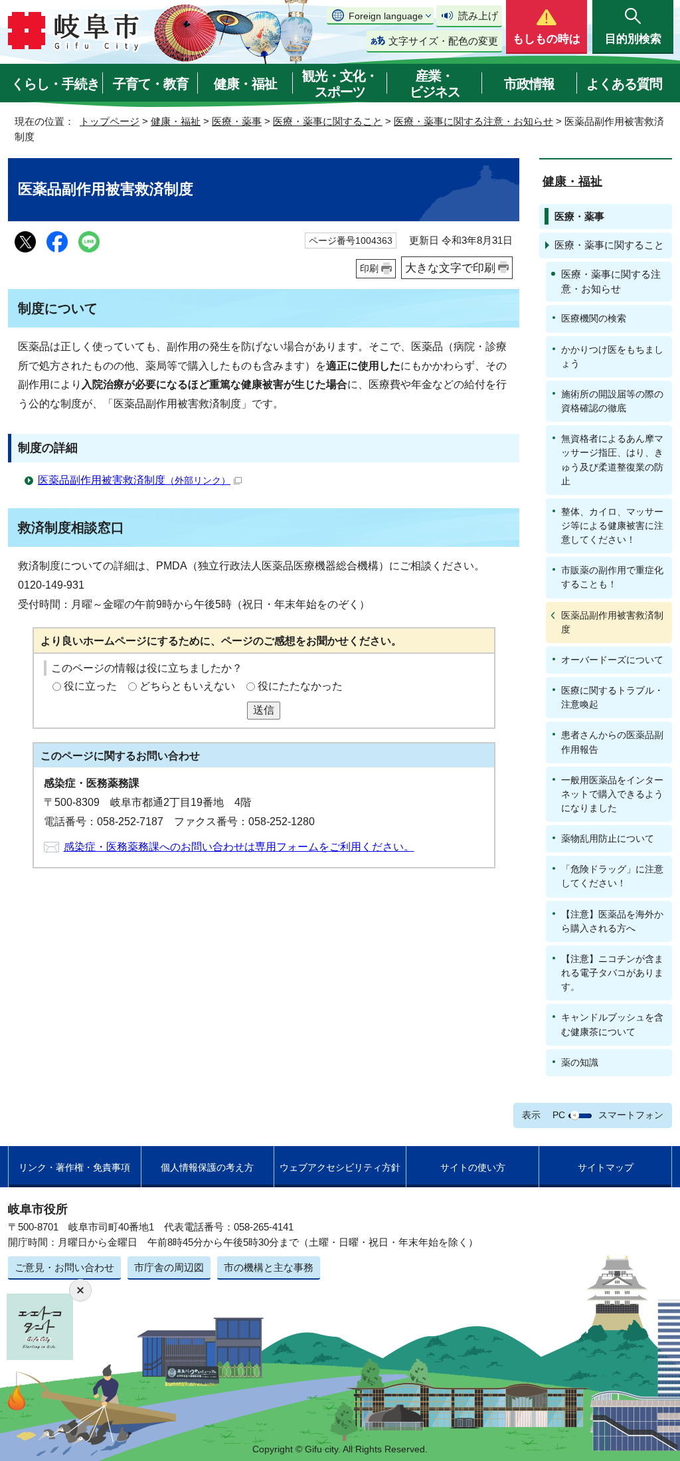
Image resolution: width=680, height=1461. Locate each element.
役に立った (90, 686)
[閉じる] (80, 1290)
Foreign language (386, 16)
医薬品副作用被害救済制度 (134, 480)
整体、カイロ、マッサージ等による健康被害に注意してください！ (612, 525)
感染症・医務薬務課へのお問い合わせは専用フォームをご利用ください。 (239, 846)
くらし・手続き (55, 83)
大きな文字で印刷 (450, 267)
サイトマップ (606, 1167)
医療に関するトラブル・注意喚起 (612, 697)
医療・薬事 (237, 121)
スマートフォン (630, 1115)
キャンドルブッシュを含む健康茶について (612, 1024)
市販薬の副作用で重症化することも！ (612, 577)
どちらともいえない (187, 686)
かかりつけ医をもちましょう (612, 356)
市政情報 (529, 83)
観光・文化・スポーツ (340, 83)
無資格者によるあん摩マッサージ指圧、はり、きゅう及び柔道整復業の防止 (612, 459)
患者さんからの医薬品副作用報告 (612, 742)
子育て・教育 (151, 83)
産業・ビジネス (435, 83)
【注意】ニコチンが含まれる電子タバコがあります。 (612, 972)
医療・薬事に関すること (327, 121)
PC (558, 1115)
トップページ (109, 121)
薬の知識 (579, 1062)
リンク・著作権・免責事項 (74, 1167)
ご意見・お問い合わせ (64, 1267)
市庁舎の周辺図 (169, 1267)
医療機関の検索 (593, 318)
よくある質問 (624, 83)
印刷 (369, 268)
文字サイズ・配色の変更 (443, 41)
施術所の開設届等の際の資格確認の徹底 (612, 401)
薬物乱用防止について (607, 838)
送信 (263, 710)
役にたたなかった (300, 686)
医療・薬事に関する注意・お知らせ (473, 121)
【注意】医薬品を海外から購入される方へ (612, 921)
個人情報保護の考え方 (207, 1167)
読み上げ (478, 15)
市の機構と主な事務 (268, 1267)
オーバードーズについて (612, 659)
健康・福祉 (245, 83)
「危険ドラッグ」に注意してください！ (612, 876)
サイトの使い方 (472, 1167)
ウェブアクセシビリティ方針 (340, 1167)
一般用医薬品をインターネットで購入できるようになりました (612, 794)
